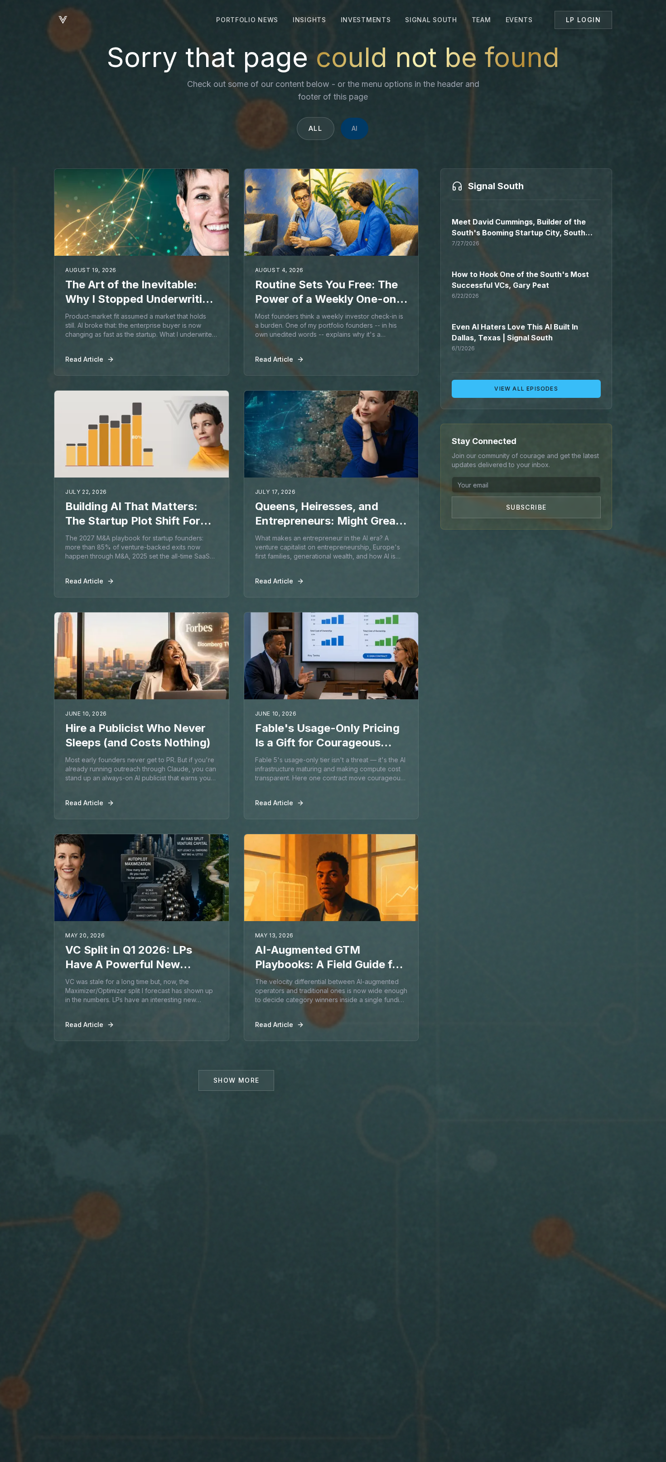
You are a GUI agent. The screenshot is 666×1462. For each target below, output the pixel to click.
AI (354, 128)
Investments (366, 20)
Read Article (84, 359)
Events (519, 20)
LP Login (583, 20)
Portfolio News (247, 20)
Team (481, 20)
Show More (236, 1080)
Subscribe (526, 507)
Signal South (431, 20)
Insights (309, 20)
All (316, 128)
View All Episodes (526, 388)
